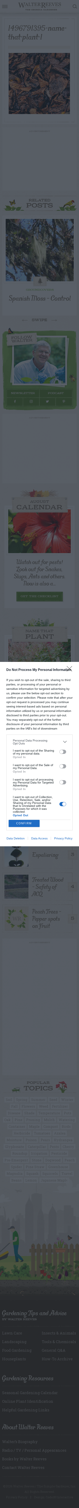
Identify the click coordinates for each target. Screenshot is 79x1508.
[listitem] (39, 742)
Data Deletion (16, 838)
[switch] (62, 752)
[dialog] (39, 754)
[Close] (71, 670)
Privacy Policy (63, 838)
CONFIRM (24, 823)
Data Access (39, 838)
